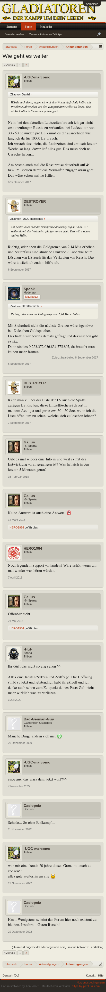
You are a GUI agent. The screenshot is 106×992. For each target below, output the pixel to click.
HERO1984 (17, 527)
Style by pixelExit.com (86, 986)
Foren (28, 26)
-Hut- (28, 649)
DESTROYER (35, 201)
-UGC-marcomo (37, 77)
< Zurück (9, 65)
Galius (29, 442)
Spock (29, 289)
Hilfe (100, 975)
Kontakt (90, 975)
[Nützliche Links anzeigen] (100, 46)
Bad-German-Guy (39, 719)
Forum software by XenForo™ (20, 986)
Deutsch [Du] (11, 975)
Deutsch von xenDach (56, 986)
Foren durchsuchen (14, 34)
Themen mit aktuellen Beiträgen (45, 34)
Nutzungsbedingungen (91, 982)
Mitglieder (46, 26)
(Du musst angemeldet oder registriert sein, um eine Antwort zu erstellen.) (57, 947)
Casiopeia (32, 805)
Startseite (11, 26)
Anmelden (92, 3)
